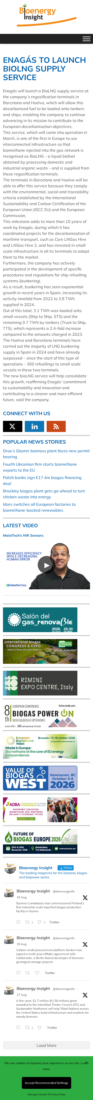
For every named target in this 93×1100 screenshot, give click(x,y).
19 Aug (22, 897)
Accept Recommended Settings (46, 1083)
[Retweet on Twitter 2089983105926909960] (29, 973)
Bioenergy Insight (33, 890)
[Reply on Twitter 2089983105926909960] (19, 973)
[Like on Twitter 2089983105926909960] (39, 973)
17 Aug (22, 995)
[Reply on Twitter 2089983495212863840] (19, 922)
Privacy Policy (57, 1094)
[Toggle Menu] (87, 38)
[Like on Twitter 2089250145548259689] (41, 1028)
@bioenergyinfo (64, 891)
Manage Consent (37, 1094)
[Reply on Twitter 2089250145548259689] (19, 1028)
